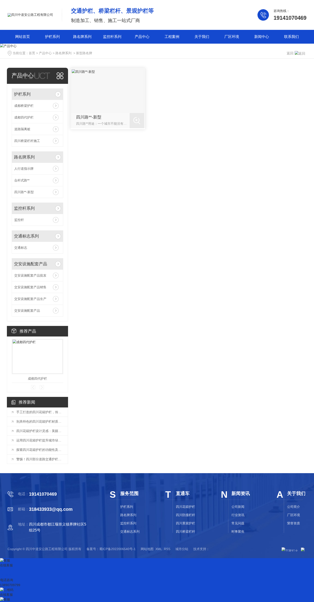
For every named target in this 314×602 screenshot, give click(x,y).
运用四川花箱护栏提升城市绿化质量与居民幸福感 (39, 440)
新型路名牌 (84, 53)
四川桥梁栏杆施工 (27, 141)
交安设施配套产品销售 (30, 287)
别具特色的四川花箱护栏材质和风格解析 (39, 421)
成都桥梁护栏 (24, 105)
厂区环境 (231, 37)
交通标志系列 (26, 236)
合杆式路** (21, 180)
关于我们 (201, 37)
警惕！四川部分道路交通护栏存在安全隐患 (39, 459)
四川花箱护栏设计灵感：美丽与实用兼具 (39, 431)
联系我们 (291, 37)
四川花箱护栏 (185, 507)
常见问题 (237, 523)
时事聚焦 (237, 531)
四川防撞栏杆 (185, 515)
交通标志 (20, 247)
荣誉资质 (293, 523)
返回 (290, 53)
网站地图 (147, 549)
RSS (167, 549)
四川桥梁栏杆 (185, 531)
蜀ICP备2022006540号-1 (117, 549)
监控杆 (19, 220)
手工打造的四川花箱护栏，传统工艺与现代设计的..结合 (39, 412)
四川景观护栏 (185, 523)
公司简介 (293, 507)
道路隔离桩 (22, 129)
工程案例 (172, 37)
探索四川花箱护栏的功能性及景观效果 (39, 450)
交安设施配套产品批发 (30, 275)
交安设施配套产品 (30, 264)
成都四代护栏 (24, 117)
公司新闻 (237, 507)
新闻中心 (261, 37)
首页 (32, 53)
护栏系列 (52, 37)
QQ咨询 (6, 575)
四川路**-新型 (24, 192)
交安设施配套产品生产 (30, 299)
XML (158, 549)
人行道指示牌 (24, 168)
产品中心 (142, 37)
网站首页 (22, 37)
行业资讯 (237, 515)
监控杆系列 (112, 37)
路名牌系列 (82, 37)
